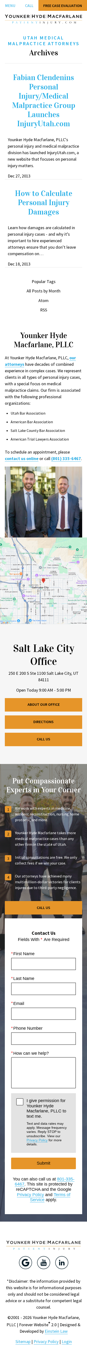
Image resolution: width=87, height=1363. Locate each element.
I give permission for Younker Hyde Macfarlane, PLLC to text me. (47, 1122)
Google (25, 1262)
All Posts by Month (43, 291)
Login (67, 1341)
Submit (43, 1163)
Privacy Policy (37, 1140)
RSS (43, 310)
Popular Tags (44, 281)
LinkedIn (61, 1262)
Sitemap (22, 1341)
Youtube (43, 1262)
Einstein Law (56, 1331)
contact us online (21, 458)
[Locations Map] (43, 580)
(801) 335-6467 (66, 458)
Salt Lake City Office (43, 655)
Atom (43, 300)
